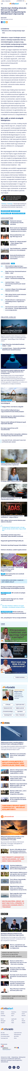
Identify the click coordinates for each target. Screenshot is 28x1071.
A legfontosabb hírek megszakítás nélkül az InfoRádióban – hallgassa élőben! (12, 516)
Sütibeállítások (4, 1062)
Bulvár (2, 1019)
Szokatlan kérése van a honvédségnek (8, 402)
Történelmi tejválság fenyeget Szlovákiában (14, 545)
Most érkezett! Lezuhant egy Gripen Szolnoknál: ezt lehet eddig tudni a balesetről (13, 859)
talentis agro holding (19, 213)
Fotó (23, 1019)
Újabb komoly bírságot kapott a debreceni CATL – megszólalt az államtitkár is (13, 807)
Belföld (2, 1012)
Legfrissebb (14, 1019)
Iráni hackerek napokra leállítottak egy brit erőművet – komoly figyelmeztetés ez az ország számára (13, 372)
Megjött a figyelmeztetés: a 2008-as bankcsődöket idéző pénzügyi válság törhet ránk (13, 763)
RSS (20, 1060)
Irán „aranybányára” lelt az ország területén (13, 617)
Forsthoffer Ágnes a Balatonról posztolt (11, 481)
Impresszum (4, 1058)
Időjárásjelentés (17, 1034)
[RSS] (9, 1067)
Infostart (4, 17)
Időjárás (23, 1022)
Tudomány (13, 1012)
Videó (12, 1022)
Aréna (15, 1038)
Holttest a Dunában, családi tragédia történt (13, 550)
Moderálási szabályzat (6, 1060)
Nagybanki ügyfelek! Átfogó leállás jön (12, 541)
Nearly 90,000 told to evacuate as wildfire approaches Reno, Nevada (12, 954)
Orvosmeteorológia (5, 1036)
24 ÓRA (12, 263)
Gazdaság (9, 203)
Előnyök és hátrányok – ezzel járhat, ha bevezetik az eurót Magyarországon (12, 569)
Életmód (23, 1015)
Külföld (2, 1013)
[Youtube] (18, 1067)
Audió (12, 1020)
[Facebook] (14, 1067)
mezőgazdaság (5, 211)
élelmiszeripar (15, 211)
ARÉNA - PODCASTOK (6, 1)
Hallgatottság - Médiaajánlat (18, 1057)
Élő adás (8, 704)
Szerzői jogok (15, 1060)
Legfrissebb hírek (18, 1032)
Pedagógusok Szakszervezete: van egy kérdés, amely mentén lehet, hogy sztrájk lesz (14, 529)
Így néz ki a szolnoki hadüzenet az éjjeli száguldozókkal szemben (11, 498)
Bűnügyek (3, 1020)
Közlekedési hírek (4, 1034)
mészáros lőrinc (6, 213)
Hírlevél (23, 1020)
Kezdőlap (4, 203)
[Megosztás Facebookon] (2, 22)
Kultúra (13, 1013)
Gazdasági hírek (4, 1038)
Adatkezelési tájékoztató (14, 1058)
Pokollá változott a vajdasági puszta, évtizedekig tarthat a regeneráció (10, 464)
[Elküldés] (7, 22)
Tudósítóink (24, 1012)
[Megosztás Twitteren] (4, 22)
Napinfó (2, 1022)
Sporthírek (16, 1036)
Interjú (23, 1013)
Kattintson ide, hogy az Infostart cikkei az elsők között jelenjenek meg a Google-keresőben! (13, 198)
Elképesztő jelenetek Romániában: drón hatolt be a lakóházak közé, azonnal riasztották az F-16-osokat (12, 838)
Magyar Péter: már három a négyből (12, 406)
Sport (12, 1015)
